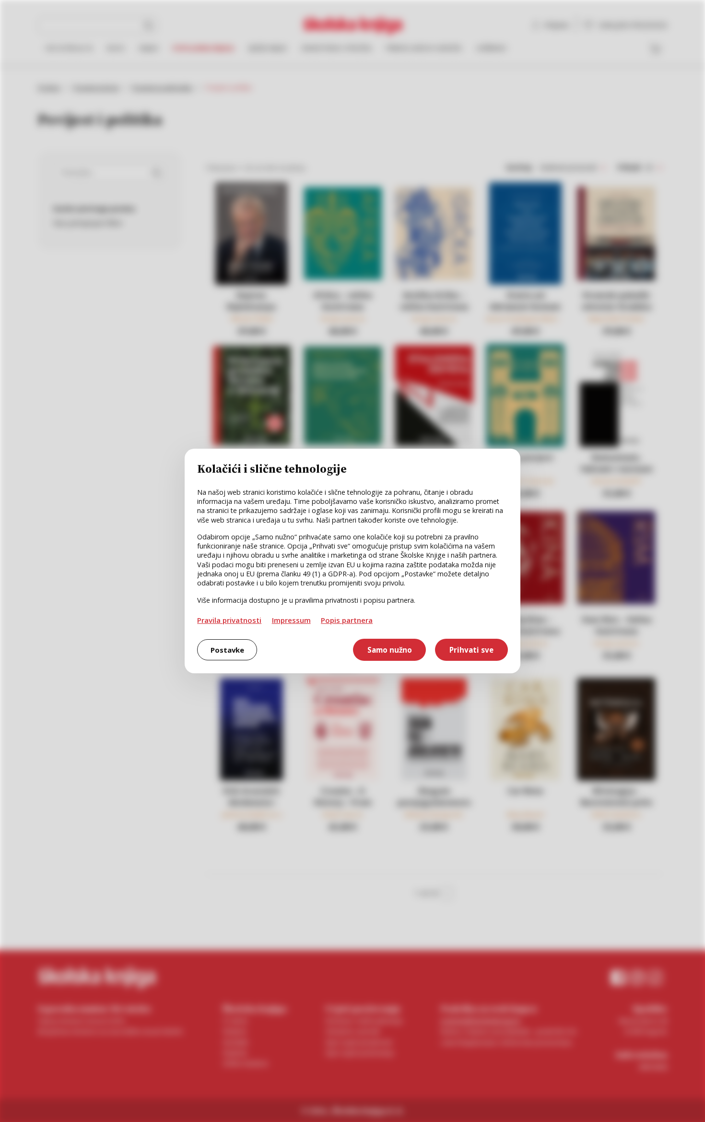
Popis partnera (347, 620)
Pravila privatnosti (229, 620)
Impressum (291, 620)
